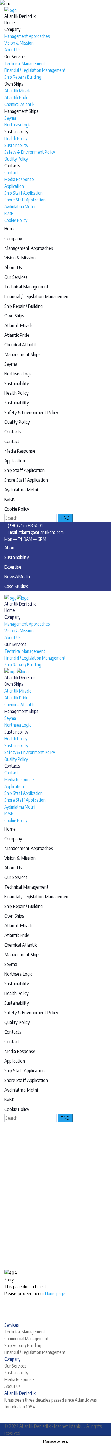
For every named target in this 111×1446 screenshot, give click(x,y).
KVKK (8, 213)
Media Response (19, 179)
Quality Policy (16, 159)
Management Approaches (27, 36)
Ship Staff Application (23, 193)
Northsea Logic (17, 125)
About (10, 547)
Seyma (10, 118)
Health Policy (15, 138)
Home (9, 22)
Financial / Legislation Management (35, 70)
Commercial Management (26, 1338)
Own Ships (13, 84)
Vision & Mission (19, 43)
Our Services (15, 56)
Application (14, 186)
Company (12, 29)
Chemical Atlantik (19, 104)
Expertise (12, 567)
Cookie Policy (15, 220)
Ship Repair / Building (22, 77)
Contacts (12, 166)
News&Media (17, 576)
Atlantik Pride (16, 97)
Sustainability (16, 131)
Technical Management (24, 63)
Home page (55, 1293)
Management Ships (21, 111)
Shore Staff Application (25, 200)
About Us (12, 50)
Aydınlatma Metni (19, 206)
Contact (11, 172)
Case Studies (16, 586)
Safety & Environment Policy (29, 152)
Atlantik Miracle (18, 91)
